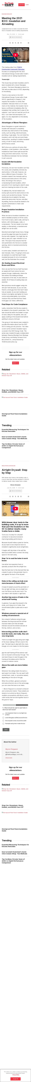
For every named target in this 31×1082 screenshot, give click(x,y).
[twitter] (15, 43)
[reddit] (18, 43)
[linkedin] (13, 43)
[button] (3, 5)
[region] (15, 1075)
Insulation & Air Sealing (8, 465)
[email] (21, 43)
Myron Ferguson (15, 485)
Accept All (15, 1078)
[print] (28, 43)
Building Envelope (7, 14)
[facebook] (10, 43)
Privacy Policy (16, 1074)
